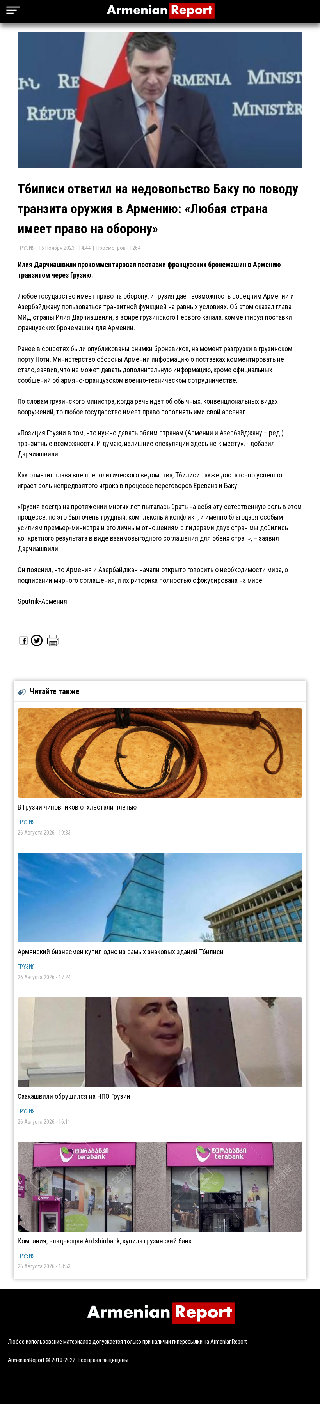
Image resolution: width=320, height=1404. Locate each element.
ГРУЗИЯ (26, 822)
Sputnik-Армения (42, 601)
